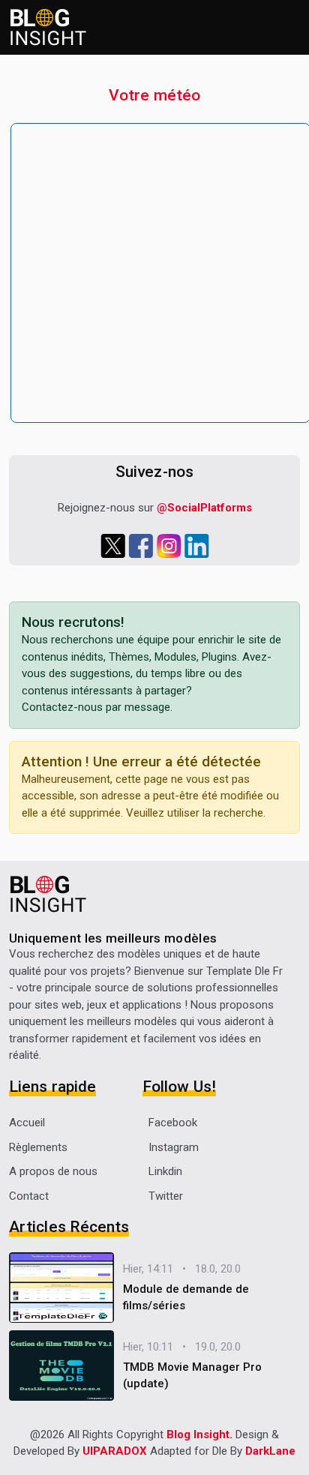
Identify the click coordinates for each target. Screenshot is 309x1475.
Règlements (38, 1147)
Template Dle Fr (244, 971)
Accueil (27, 1122)
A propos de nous (53, 1171)
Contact (29, 1196)
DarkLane (270, 1451)
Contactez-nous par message (96, 707)
